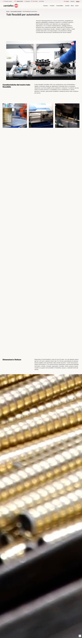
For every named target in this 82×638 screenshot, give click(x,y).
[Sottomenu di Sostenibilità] (63, 5)
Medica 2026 (20, 1)
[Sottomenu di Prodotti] (54, 5)
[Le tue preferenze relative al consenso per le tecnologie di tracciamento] (80, 636)
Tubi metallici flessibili (15, 11)
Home (7, 11)
